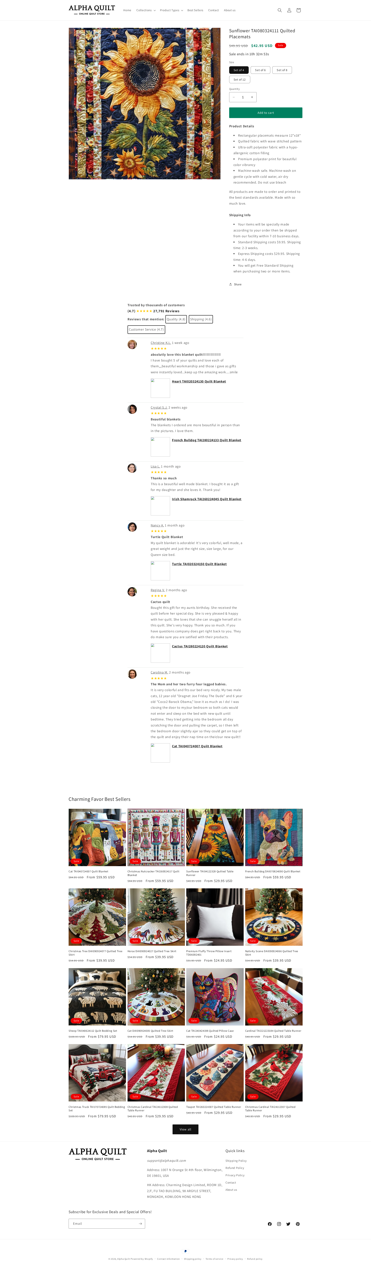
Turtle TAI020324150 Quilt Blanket (199, 564)
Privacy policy (235, 1258)
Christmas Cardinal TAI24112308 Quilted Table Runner (153, 1108)
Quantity (234, 89)
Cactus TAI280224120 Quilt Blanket (200, 646)
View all (185, 1129)
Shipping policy (193, 1258)
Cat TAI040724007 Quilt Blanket (197, 746)
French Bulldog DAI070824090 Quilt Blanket (272, 871)
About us (231, 1189)
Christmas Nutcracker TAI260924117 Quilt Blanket (154, 873)
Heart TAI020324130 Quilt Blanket (199, 381)
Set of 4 (239, 70)
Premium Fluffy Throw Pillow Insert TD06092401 (208, 953)
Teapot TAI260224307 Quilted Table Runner (213, 1107)
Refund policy (255, 1258)
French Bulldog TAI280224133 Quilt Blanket (206, 440)
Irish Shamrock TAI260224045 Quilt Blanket (207, 499)
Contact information (168, 1258)
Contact (230, 1182)
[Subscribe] (140, 1224)
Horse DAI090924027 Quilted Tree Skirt (152, 951)
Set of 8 (282, 70)
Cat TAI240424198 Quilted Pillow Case (210, 1030)
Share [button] (238, 284)
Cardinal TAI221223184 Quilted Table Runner (273, 1030)
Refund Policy (234, 1168)
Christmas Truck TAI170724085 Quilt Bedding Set (97, 1108)
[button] (145, 10)
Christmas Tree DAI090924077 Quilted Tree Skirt (95, 953)
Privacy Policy (234, 1175)
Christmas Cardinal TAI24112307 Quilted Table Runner (270, 1108)
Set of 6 (260, 70)
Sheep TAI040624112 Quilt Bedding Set (93, 1030)
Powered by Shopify (142, 1258)
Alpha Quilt (123, 1258)
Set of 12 (240, 79)
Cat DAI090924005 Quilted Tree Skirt (150, 1030)
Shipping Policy (236, 1161)
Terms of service (214, 1258)
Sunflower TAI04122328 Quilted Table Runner (210, 873)
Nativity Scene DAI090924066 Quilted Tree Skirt (271, 953)
